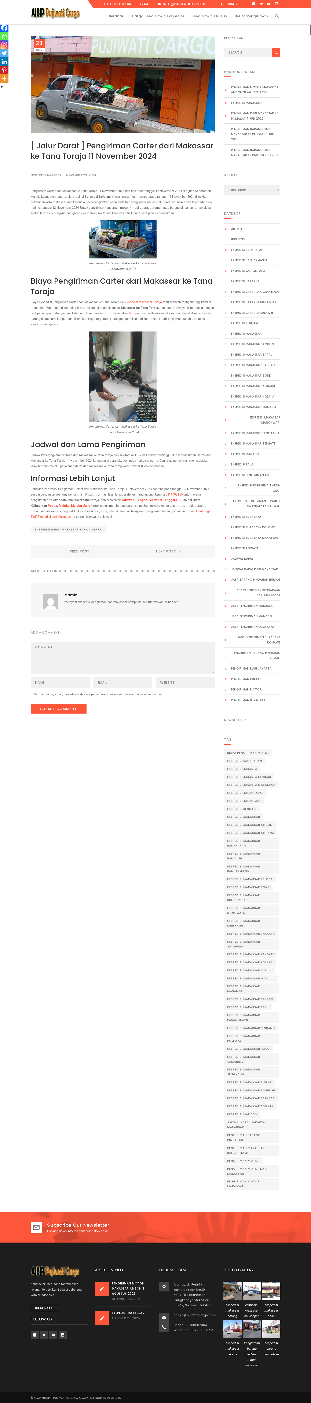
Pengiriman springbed (248, 700)
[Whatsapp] (4, 36)
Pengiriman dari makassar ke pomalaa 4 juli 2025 (254, 116)
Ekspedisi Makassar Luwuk (249, 970)
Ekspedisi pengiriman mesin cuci (259, 488)
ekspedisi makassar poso (248, 1049)
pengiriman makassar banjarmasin (245, 1150)
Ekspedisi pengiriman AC (250, 475)
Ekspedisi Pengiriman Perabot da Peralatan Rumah (256, 503)
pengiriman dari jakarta (251, 668)
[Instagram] (4, 44)
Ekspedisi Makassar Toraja (143, 302)
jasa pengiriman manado (251, 616)
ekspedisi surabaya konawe (253, 527)
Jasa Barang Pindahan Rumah (255, 579)
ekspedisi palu (242, 464)
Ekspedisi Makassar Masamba (243, 988)
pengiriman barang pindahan (244, 1137)
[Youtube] (269, 4)
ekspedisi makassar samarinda (243, 1059)
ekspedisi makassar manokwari (265, 420)
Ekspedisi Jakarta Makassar (253, 302)
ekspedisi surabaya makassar (254, 538)
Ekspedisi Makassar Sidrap (249, 1082)
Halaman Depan (80, 30)
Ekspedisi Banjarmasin (249, 260)
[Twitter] (261, 4)
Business (238, 239)
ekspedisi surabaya (246, 517)
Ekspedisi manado (242, 1114)
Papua (52, 506)
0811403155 (174, 494)
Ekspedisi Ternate (245, 548)
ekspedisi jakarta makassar (251, 785)
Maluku (64, 506)
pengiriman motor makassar (243, 1183)
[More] (4, 78)
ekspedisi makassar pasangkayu (243, 1017)
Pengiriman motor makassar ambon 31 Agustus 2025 (254, 90)
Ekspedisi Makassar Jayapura (243, 944)
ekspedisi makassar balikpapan (243, 843)
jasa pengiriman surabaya (252, 627)
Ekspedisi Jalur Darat (245, 793)
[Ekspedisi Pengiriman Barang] (55, 13)
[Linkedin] (4, 61)
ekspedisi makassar (113, 30)
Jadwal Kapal (242, 559)
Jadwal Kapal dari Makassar (254, 569)
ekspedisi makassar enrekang (243, 923)
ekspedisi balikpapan (247, 250)
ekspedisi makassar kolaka (252, 396)
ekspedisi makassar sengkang (243, 1071)
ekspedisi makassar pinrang (251, 1028)
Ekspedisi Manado (245, 454)
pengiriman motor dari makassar (247, 1171)
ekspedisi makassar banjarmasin (243, 868)
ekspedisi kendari (244, 323)
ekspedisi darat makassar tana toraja (68, 530)
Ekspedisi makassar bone (251, 375)
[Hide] (1, 86)
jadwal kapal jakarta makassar (246, 1124)
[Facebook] (254, 4)
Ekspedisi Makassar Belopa (249, 879)
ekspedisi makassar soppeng (251, 1090)
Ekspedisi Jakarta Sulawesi (252, 313)
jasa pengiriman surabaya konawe (258, 640)
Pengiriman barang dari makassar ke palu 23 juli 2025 (255, 152)
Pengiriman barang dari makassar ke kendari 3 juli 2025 (252, 134)
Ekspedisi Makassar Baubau (253, 365)
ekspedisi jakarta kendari (249, 777)
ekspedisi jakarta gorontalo (255, 292)
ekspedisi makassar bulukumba (243, 897)
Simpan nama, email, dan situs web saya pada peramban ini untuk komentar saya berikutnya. (98, 694)
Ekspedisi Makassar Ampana (250, 833)
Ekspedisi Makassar (246, 103)
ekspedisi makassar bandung (243, 856)
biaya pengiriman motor (248, 753)
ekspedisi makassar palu (247, 1007)
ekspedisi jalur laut (244, 801)
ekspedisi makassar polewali (243, 1038)
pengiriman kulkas (246, 679)
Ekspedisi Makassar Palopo (250, 999)
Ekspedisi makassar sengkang (255, 433)
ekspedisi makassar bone (248, 887)
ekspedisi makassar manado (253, 407)
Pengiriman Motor (246, 689)
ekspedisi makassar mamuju (251, 978)
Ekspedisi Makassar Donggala (243, 910)
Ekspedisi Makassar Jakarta (251, 934)
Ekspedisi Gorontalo (248, 271)
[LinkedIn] (277, 4)
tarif (132, 313)
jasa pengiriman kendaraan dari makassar (257, 593)
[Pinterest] (4, 70)
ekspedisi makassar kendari (253, 386)
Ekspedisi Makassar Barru (251, 354)
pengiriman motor (243, 1161)
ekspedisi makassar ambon (252, 344)
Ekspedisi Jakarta (245, 281)
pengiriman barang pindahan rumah (256, 655)
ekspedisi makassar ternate (253, 443)
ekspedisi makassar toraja (250, 1106)
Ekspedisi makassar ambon (249, 825)
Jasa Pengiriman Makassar (253, 606)
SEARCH (276, 52)
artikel (236, 229)
